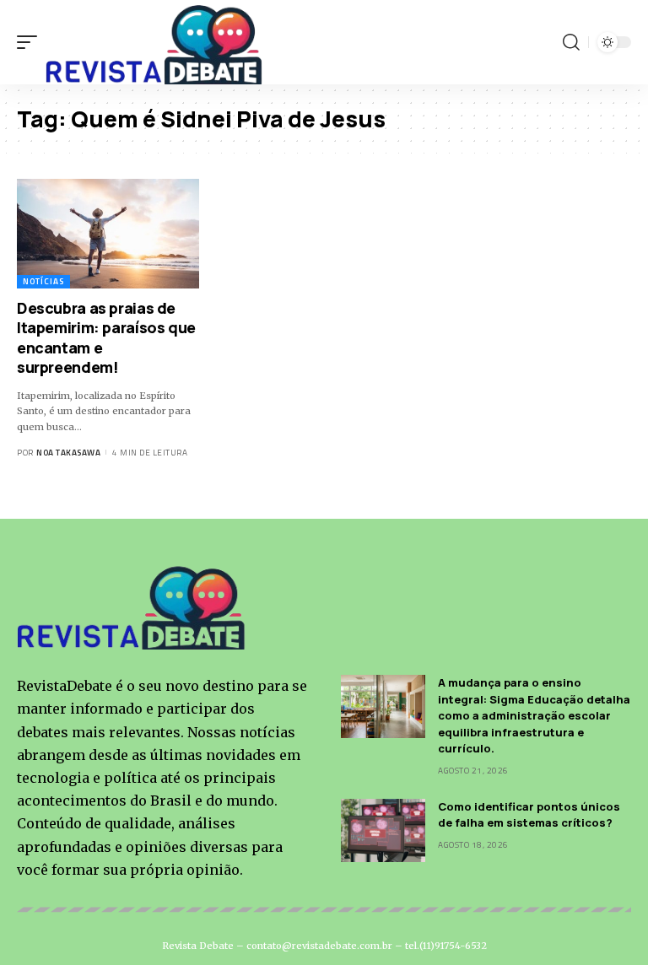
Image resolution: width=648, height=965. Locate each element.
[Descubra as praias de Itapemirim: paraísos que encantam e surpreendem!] (108, 233)
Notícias (43, 281)
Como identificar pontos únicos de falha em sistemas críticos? (529, 815)
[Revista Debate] (156, 42)
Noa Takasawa (68, 452)
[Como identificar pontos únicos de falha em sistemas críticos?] (383, 830)
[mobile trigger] (31, 42)
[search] (571, 42)
